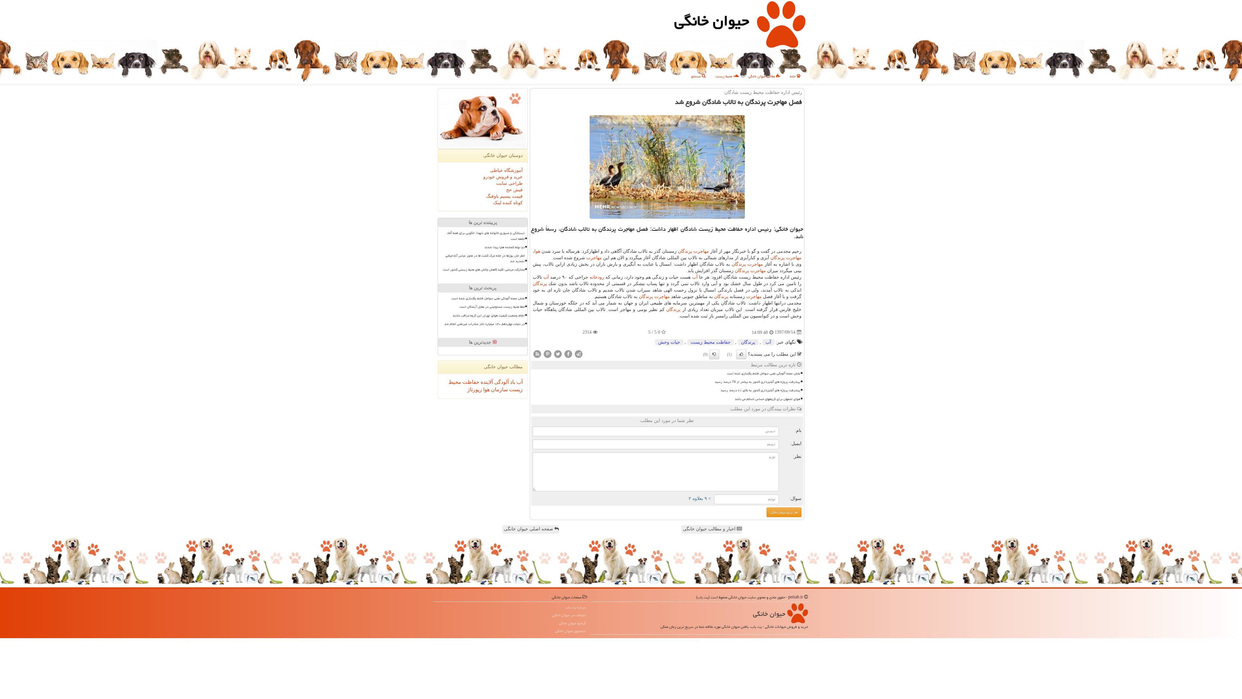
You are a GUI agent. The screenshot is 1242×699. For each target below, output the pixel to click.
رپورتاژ (474, 389)
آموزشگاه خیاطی (506, 170)
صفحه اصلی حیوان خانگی (529, 529)
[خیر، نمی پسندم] (714, 354)
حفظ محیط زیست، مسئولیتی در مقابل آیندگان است (492, 307)
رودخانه (597, 277)
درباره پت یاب (575, 607)
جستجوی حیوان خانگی (570, 630)
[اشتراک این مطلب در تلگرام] (578, 353)
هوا (537, 251)
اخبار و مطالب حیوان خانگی (710, 529)
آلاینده (486, 382)
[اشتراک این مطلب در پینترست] (547, 353)
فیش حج (514, 189)
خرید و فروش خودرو (503, 176)
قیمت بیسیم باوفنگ (504, 196)
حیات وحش (669, 342)
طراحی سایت (509, 183)
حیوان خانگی (711, 21)
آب (695, 277)
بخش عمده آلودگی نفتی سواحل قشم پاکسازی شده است (763, 373)
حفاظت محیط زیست (711, 342)
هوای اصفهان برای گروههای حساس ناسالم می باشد (767, 399)
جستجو (696, 76)
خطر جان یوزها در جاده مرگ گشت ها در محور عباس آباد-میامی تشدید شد (485, 258)
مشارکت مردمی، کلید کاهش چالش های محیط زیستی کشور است (484, 269)
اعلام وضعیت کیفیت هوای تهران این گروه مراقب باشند (488, 315)
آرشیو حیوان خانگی (572, 623)
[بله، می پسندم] (741, 354)
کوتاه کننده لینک (508, 202)
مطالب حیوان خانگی (762, 76)
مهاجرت (701, 251)
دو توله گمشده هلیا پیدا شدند (505, 247)
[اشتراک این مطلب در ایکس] (557, 353)
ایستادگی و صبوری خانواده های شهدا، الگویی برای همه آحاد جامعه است (486, 236)
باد (512, 382)
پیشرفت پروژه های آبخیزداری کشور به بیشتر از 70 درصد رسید (757, 382)
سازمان (499, 389)
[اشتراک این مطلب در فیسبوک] (568, 353)
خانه (793, 76)
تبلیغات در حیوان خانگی (569, 615)
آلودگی (501, 382)
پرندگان (685, 251)
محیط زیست (724, 76)
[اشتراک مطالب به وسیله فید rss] (537, 353)
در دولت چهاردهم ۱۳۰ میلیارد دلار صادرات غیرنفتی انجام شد (484, 324)
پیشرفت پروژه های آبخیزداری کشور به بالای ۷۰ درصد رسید (760, 390)
